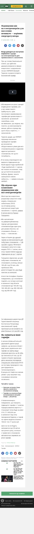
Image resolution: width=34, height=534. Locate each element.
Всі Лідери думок (28, 501)
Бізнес (3, 10)
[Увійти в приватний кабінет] (26, 6)
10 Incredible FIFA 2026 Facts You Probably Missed (19, 477)
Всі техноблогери (5, 503)
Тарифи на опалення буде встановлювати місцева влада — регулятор (12, 394)
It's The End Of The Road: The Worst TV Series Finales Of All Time (18, 471)
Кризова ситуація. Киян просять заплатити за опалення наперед (11, 389)
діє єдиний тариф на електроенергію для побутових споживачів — (12, 239)
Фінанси (25, 10)
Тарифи (3, 448)
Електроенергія (9, 446)
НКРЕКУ (17, 446)
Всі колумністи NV (17, 501)
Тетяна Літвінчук (11, 442)
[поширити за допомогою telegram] (14, 45)
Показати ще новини (17, 493)
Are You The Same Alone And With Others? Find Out (18, 465)
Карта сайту (8, 501)
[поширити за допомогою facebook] (5, 45)
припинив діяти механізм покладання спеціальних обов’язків (11, 360)
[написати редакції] (18, 45)
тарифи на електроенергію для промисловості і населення (12, 56)
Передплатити (17, 6)
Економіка (19, 10)
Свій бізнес (11, 10)
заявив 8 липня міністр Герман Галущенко (12, 213)
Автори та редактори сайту (8, 505)
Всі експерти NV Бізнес (27, 503)
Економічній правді (8, 75)
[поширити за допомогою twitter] (9, 45)
